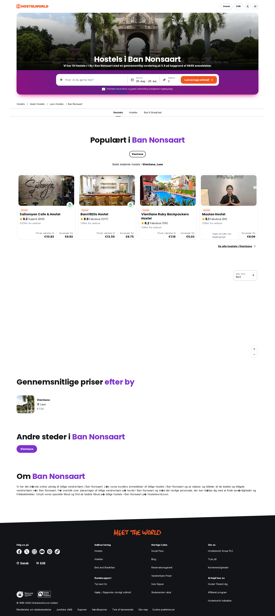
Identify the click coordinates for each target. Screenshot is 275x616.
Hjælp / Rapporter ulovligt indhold (113, 592)
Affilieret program (217, 592)
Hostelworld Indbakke (220, 600)
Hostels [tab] (118, 112)
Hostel (24, 210)
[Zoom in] (254, 349)
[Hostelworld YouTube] (42, 551)
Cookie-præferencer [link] (163, 609)
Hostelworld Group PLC (220, 551)
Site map (143, 609)
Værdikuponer (99, 609)
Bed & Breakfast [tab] (153, 112)
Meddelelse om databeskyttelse (34, 609)
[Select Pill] (247, 6)
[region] (137, 313)
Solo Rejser (157, 584)
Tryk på (212, 559)
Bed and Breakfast (105, 567)
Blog (153, 559)
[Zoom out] (254, 354)
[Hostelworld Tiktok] (57, 551)
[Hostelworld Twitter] (26, 551)
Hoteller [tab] (133, 112)
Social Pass (157, 551)
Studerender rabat (161, 592)
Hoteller (99, 559)
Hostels (98, 551)
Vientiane (26, 449)
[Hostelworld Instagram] (34, 551)
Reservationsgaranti (162, 567)
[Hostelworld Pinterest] (49, 551)
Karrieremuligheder (218, 567)
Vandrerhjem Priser (161, 575)
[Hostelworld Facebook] (19, 551)
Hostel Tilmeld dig (218, 584)
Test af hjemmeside (122, 609)
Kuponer (82, 609)
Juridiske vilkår (64, 609)
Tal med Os (101, 584)
